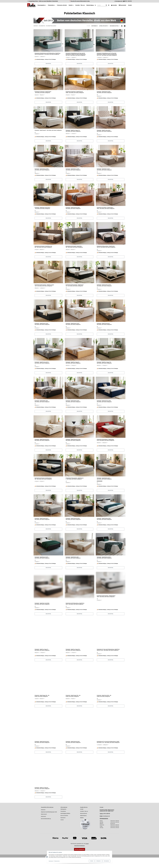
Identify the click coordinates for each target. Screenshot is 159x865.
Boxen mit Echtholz (64, 785)
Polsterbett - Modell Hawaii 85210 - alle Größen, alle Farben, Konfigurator (42, 519)
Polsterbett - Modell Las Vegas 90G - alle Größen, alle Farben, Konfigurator (73, 635)
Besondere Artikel (114, 25)
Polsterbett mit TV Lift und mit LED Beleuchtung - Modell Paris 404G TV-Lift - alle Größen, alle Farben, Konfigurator (108, 712)
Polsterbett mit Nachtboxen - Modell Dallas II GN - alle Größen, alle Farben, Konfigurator (105, 440)
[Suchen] (106, 5)
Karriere (62, 789)
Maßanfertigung (83, 785)
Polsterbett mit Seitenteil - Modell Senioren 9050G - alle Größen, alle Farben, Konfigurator (75, 92)
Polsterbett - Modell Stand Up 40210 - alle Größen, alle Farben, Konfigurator (42, 440)
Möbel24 (82, 787)
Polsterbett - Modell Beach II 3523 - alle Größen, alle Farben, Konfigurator (42, 324)
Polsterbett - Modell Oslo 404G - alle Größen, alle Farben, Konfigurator (104, 673)
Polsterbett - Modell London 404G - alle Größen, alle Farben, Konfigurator (104, 131)
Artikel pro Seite (103, 25)
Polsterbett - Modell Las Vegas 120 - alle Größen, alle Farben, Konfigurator (73, 131)
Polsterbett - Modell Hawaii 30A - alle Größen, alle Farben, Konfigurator (73, 673)
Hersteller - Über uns (84, 781)
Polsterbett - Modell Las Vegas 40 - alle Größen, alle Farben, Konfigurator (42, 758)
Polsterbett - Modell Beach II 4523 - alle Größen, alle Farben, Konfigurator (73, 324)
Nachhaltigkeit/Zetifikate (65, 783)
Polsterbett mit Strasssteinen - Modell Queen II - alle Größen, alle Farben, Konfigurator (75, 479)
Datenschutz (57, 861)
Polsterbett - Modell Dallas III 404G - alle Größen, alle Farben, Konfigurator (104, 558)
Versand (87, 813)
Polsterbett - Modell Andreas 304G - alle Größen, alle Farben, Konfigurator (104, 519)
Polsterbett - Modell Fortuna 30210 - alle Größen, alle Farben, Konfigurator (42, 363)
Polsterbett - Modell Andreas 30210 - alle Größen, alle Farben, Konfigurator (104, 285)
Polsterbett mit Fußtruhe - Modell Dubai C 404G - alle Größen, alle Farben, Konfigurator (105, 208)
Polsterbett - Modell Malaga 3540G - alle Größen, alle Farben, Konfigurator (42, 169)
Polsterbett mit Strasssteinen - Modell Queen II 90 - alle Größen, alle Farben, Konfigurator (75, 285)
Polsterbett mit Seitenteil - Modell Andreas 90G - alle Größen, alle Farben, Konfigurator (43, 479)
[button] (94, 5)
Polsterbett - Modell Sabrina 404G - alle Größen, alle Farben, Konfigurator (73, 401)
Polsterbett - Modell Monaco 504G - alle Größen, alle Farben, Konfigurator (73, 169)
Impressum (51, 861)
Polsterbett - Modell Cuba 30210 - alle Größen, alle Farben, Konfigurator (104, 324)
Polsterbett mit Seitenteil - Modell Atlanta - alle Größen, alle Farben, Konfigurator (43, 92)
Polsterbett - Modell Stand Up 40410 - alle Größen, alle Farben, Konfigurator (42, 712)
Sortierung (94, 25)
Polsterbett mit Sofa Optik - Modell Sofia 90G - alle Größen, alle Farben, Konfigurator (74, 247)
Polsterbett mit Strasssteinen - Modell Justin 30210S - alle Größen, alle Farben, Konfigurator (106, 247)
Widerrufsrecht (44, 784)
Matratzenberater (83, 783)
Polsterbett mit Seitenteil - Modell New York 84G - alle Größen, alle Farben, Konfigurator (43, 247)
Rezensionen (63, 787)
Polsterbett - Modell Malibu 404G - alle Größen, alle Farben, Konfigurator (42, 401)
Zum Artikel (48, 63)
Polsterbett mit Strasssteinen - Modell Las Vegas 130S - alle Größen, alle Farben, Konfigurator (44, 285)
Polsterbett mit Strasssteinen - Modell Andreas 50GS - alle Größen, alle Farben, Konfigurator (106, 596)
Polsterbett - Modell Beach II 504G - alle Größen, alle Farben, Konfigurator (104, 92)
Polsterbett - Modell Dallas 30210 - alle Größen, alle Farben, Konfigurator (104, 479)
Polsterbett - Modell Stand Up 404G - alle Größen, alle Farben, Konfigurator (73, 519)
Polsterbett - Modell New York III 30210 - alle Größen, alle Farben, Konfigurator (42, 208)
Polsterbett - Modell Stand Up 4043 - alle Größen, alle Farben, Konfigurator (73, 712)
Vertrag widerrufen (79, 819)
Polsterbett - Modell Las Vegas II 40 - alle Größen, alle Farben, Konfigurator (104, 363)
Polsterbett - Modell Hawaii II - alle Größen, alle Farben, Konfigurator (48, 130)
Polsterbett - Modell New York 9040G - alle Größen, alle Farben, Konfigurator (42, 596)
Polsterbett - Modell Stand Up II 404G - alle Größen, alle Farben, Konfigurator (73, 440)
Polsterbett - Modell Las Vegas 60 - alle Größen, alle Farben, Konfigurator (73, 363)
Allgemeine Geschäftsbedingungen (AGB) (49, 782)
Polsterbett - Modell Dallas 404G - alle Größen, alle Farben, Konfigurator (73, 558)
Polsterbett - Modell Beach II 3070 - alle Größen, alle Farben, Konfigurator (42, 558)
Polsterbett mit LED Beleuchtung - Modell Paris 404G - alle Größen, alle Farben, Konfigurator (75, 596)
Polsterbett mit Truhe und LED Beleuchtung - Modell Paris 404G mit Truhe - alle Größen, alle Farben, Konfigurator (108, 635)
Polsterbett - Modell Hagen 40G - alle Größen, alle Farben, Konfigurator (42, 673)
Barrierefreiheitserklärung (46, 788)
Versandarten (63, 781)
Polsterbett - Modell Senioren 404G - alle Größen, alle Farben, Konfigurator (104, 401)
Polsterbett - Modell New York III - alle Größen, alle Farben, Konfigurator (104, 169)
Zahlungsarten (63, 779)
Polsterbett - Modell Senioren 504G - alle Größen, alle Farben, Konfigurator (73, 208)
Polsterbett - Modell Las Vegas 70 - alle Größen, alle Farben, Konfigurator (42, 635)
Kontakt (81, 779)
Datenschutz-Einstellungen (79, 815)
